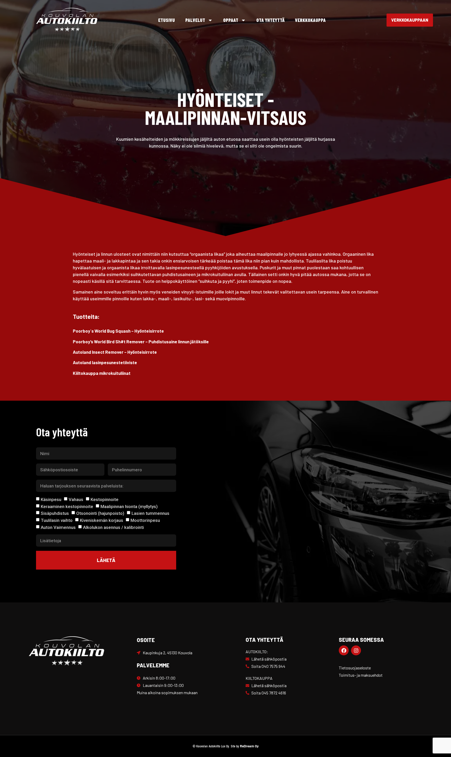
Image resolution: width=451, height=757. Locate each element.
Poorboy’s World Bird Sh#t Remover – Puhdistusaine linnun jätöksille (141, 341)
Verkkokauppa (310, 20)
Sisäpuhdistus (55, 513)
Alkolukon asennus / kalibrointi (113, 527)
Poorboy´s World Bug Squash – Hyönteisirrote (118, 330)
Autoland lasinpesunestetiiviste (105, 362)
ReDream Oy (249, 746)
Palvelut (195, 20)
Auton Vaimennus (58, 527)
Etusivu (166, 20)
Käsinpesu (51, 499)
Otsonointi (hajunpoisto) (100, 513)
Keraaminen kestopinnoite (67, 506)
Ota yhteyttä (270, 20)
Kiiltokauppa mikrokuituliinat (101, 373)
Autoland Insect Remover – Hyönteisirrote (115, 352)
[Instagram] (356, 650)
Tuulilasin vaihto (57, 520)
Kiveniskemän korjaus (101, 520)
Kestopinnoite (104, 499)
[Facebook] (344, 650)
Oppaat (230, 20)
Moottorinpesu (145, 520)
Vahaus (76, 499)
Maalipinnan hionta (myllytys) (129, 506)
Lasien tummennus (150, 513)
